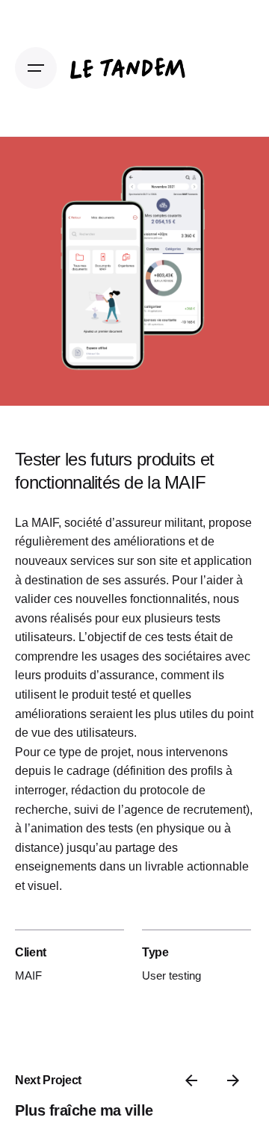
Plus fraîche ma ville (84, 1110)
